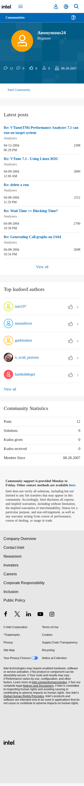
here (74, 483)
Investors (11, 568)
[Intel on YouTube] (40, 617)
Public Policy (14, 603)
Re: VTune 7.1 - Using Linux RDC (32, 158)
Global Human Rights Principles (23, 699)
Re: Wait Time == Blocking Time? (33, 210)
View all (42, 265)
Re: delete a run (17, 184)
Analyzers (11, 138)
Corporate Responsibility (24, 585)
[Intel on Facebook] (6, 617)
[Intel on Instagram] (52, 617)
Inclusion (11, 594)
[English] (66, 6)
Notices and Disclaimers (37, 688)
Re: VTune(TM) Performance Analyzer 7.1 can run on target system (40, 130)
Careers (10, 577)
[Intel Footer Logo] (9, 744)
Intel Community (19, 89)
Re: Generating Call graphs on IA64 (34, 236)
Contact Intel (14, 550)
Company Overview (20, 541)
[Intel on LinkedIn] (29, 617)
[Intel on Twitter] (17, 617)
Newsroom (12, 559)
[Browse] (17, 20)
